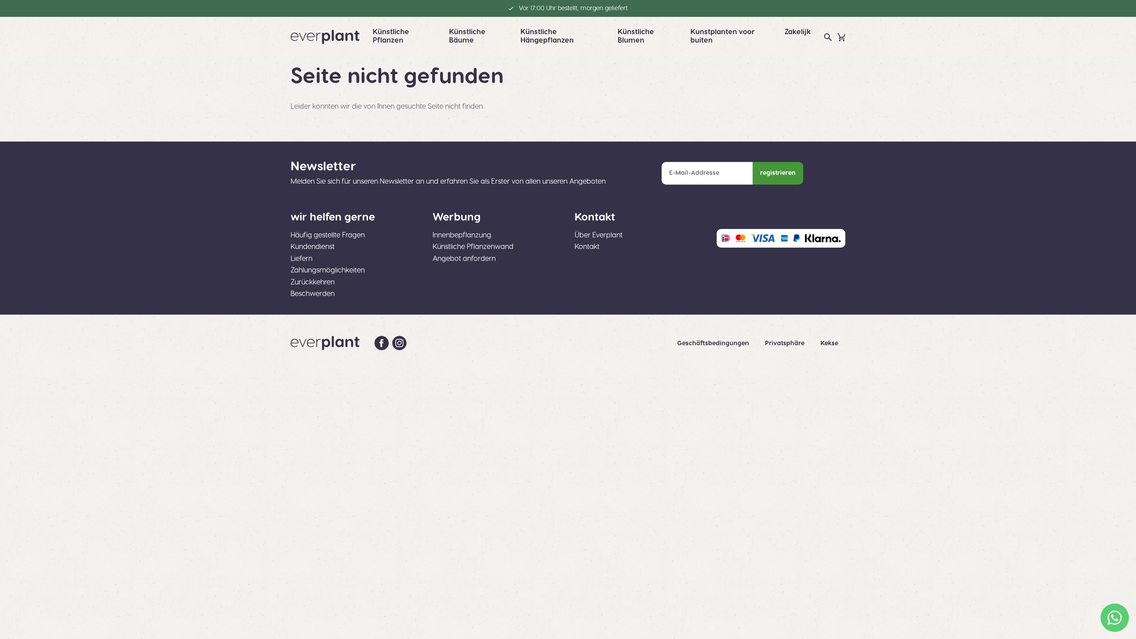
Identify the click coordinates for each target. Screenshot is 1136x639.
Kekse (829, 343)
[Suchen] (828, 37)
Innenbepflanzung (462, 235)
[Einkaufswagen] (841, 37)
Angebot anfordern (464, 258)
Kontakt (587, 246)
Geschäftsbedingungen (714, 343)
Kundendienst (313, 246)
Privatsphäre (785, 343)
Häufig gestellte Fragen (328, 235)
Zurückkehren (313, 282)
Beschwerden (313, 293)
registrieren (778, 173)
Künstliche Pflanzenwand (473, 246)
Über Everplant (599, 235)
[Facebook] (382, 343)
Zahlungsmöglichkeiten (328, 270)
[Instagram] (399, 343)
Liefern (301, 258)
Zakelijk (798, 32)
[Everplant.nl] (325, 36)
